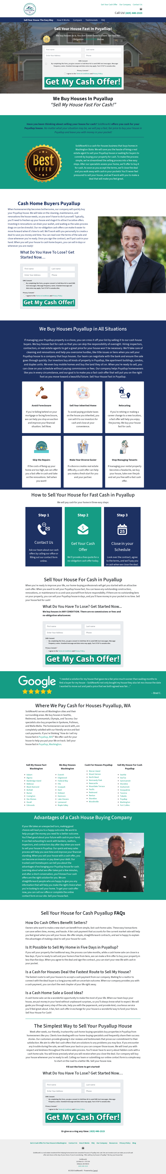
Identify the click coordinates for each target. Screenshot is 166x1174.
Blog (134, 1143)
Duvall (29, 802)
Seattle (123, 774)
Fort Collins (125, 805)
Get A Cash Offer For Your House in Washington (48, 1143)
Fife (59, 783)
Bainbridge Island (34, 780)
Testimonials (91, 20)
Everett (61, 774)
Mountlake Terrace (97, 786)
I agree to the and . (85, 73)
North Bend (94, 777)
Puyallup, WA (45, 737)
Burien (29, 793)
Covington (31, 796)
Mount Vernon (95, 774)
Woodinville (94, 801)
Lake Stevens (63, 799)
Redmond (93, 792)
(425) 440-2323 (133, 13)
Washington (125, 802)
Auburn (29, 774)
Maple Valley (63, 805)
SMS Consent (83, 61)
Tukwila (123, 796)
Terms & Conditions (83, 73)
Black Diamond (33, 787)
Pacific (91, 789)
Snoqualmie (125, 790)
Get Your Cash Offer (109, 4)
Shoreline (93, 798)
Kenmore (61, 796)
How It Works (63, 20)
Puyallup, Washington (50, 744)
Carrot (95, 1170)
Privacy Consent (83, 70)
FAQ (103, 20)
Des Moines (31, 799)
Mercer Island (94, 771)
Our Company (125, 4)
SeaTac (123, 777)
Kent (60, 790)
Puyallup (123, 799)
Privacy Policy (97, 73)
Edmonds (31, 805)
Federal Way (63, 780)
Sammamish (125, 780)
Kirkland (61, 793)
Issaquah (61, 787)
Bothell (30, 790)
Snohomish (124, 787)
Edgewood (62, 777)
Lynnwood (62, 802)
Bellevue (30, 783)
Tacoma (123, 793)
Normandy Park (95, 780)
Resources (113, 1143)
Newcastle (93, 783)
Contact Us (137, 4)
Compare (77, 20)
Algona (29, 777)
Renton (92, 795)
